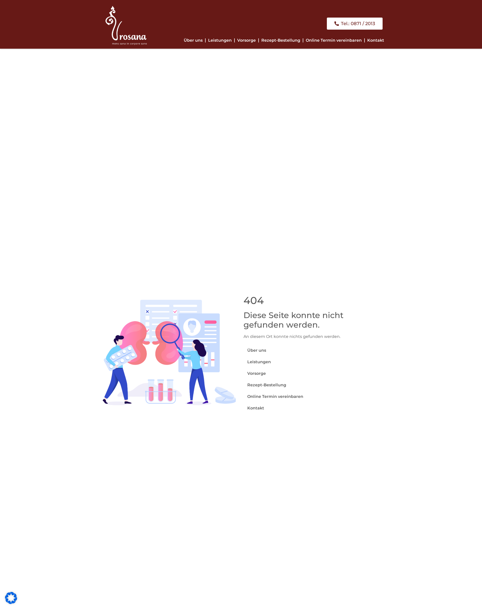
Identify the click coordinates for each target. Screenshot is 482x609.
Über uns (193, 40)
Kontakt (375, 40)
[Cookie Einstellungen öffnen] (11, 602)
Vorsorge (246, 40)
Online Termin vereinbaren (334, 40)
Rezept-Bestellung (280, 40)
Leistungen (220, 40)
